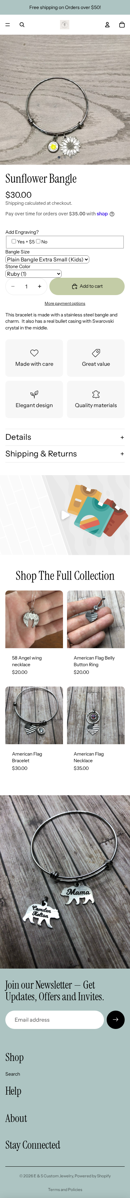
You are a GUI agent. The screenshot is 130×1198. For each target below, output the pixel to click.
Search (12, 1074)
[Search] (22, 24)
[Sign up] (116, 1020)
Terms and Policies (65, 1189)
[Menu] (7, 24)
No (44, 242)
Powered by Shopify (93, 1175)
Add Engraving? (22, 232)
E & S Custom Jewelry (53, 1175)
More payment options (65, 303)
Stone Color (17, 266)
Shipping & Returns (41, 453)
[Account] (107, 24)
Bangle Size (17, 252)
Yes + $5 (26, 242)
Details (18, 437)
